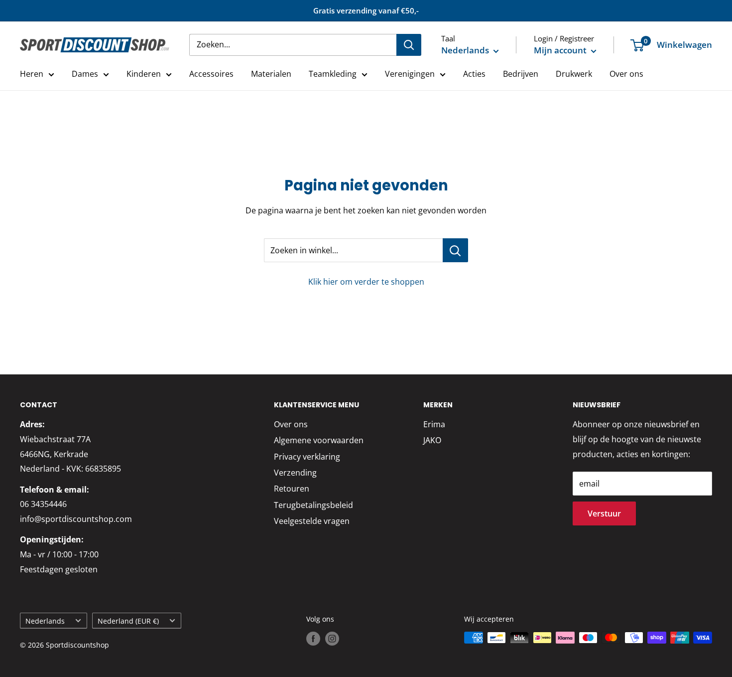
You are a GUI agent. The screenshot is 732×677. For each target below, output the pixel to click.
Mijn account (561, 50)
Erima (434, 424)
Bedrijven (520, 73)
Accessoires (211, 73)
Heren (31, 73)
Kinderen (143, 73)
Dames (85, 73)
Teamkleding (333, 73)
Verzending (295, 472)
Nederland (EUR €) (128, 621)
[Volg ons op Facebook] (313, 639)
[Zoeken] (408, 45)
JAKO (432, 440)
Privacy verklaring (307, 456)
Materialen (271, 73)
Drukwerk (574, 73)
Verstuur (604, 513)
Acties (474, 73)
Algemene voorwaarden (319, 440)
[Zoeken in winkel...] (455, 250)
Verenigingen (410, 73)
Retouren (291, 488)
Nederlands (45, 621)
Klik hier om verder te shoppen (366, 281)
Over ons (626, 73)
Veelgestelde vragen (312, 520)
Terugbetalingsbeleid (313, 505)
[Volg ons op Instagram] (332, 639)
